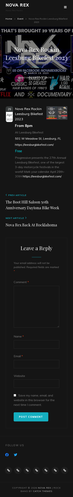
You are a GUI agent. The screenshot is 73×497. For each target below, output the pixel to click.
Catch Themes (42, 491)
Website (19, 376)
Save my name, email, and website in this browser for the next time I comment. (34, 400)
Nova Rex (17, 5)
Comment (21, 282)
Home (8, 18)
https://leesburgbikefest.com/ (34, 144)
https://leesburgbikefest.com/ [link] (42, 176)
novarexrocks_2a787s (38, 77)
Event (20, 18)
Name (19, 336)
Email (18, 356)
